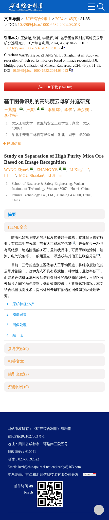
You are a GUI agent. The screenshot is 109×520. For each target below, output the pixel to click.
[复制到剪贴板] (63, 47)
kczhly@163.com (68, 467)
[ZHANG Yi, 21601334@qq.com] (60, 168)
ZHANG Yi (46, 169)
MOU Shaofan (31, 175)
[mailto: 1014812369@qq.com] (31, 168)
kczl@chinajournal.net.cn (36, 467)
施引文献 (18, 374)
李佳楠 (10, 115)
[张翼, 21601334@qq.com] (38, 108)
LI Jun (9, 175)
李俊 (68, 109)
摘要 (12, 214)
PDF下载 (58, 87)
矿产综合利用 (38, 19)
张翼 (30, 109)
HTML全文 (18, 227)
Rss (26, 492)
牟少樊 (83, 109)
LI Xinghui (78, 169)
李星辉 (54, 109)
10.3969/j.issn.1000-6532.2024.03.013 (49, 24)
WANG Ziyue (15, 169)
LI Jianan (54, 175)
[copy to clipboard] (71, 70)
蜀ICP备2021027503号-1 (26, 436)
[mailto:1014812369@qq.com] (21, 108)
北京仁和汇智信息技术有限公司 (46, 474)
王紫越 (10, 109)
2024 (59, 19)
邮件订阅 (21, 486)
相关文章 (16, 361)
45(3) (73, 19)
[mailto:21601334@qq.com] (43, 108)
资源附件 (18, 387)
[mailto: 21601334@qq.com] (64, 168)
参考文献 (18, 348)
